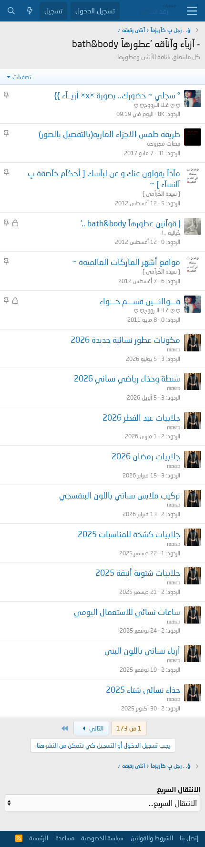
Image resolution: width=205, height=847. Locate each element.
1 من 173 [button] (129, 728)
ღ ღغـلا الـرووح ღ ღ (157, 104)
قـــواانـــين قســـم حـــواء (140, 301)
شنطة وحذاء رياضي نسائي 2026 (127, 378)
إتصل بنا (189, 838)
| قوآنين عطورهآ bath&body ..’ (130, 223)
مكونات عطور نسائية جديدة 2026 (125, 340)
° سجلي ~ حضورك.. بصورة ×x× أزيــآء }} (117, 95)
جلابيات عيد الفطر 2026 (141, 418)
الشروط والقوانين (152, 838)
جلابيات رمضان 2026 (146, 456)
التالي (95, 728)
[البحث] (11, 11)
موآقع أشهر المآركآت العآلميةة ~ (126, 262)
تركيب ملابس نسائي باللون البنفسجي (119, 495)
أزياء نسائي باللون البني (142, 651)
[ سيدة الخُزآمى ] (161, 193)
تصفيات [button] (21, 77)
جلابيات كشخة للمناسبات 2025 (129, 534)
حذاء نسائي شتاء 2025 (143, 690)
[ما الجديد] (29, 11)
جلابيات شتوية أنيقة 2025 (137, 573)
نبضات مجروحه (163, 143)
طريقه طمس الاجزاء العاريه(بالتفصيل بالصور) (109, 134)
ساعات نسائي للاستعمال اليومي (127, 612)
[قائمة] (192, 11)
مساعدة (64, 838)
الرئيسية (38, 838)
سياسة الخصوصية (102, 838)
